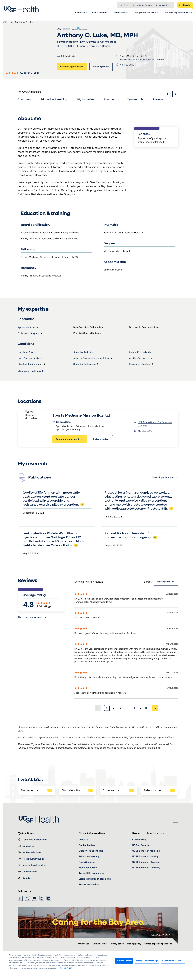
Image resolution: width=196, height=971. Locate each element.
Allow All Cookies (124, 961)
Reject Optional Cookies (172, 961)
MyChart (125, 5)
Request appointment (142, 5)
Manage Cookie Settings (147, 961)
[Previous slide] (168, 94)
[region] (98, 961)
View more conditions (29, 371)
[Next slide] (175, 94)
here (171, 737)
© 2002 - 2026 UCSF (160, 935)
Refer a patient (163, 5)
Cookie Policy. (66, 968)
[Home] (22, 9)
